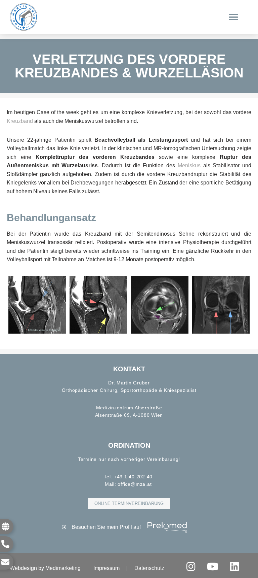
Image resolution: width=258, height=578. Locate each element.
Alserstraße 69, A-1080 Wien (129, 415)
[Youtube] (213, 566)
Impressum (106, 568)
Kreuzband (20, 121)
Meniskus (189, 165)
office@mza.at (135, 484)
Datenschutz (149, 568)
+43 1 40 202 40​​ (133, 476)
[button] (233, 17)
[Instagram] (191, 566)
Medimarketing (63, 568)
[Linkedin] (234, 566)
